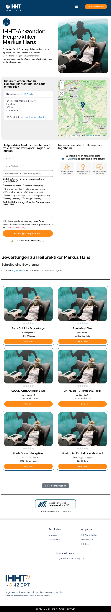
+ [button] (62, 82)
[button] (76, 6)
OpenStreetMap (91, 136)
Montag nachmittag (34, 185)
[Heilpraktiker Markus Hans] (82, 104)
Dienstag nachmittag (35, 188)
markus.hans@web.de (36, 117)
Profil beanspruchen (55, 485)
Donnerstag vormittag (15, 195)
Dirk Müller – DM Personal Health (83, 390)
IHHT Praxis (27, 94)
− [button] (62, 86)
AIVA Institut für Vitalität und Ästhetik (82, 453)
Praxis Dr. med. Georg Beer (28, 453)
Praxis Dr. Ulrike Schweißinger (28, 328)
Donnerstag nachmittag (39, 195)
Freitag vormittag (13, 198)
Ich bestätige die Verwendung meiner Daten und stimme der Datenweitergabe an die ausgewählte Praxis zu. (28, 224)
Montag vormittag (13, 185)
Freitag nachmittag (33, 198)
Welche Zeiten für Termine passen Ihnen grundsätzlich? (24, 180)
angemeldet (18, 270)
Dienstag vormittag (13, 188)
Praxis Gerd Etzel (82, 328)
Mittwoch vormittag (13, 192)
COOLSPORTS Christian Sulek (28, 390)
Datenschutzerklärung (16, 227)
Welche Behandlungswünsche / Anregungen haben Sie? (26, 203)
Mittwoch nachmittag (35, 192)
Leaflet (73, 136)
